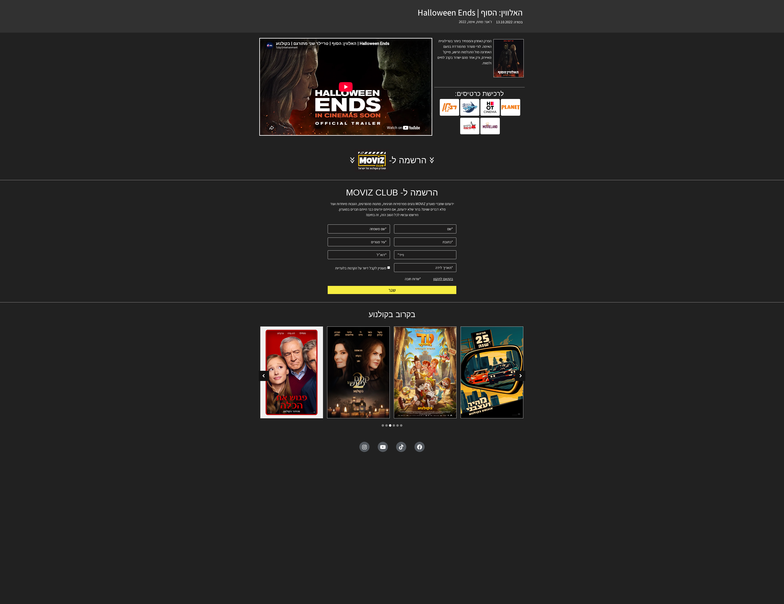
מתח (480, 21)
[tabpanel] (492, 373)
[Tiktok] (401, 447)
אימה (471, 21)
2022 (462, 21)
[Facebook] (419, 447)
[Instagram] (364, 447)
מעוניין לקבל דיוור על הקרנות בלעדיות (360, 267)
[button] (264, 376)
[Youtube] (383, 447)
